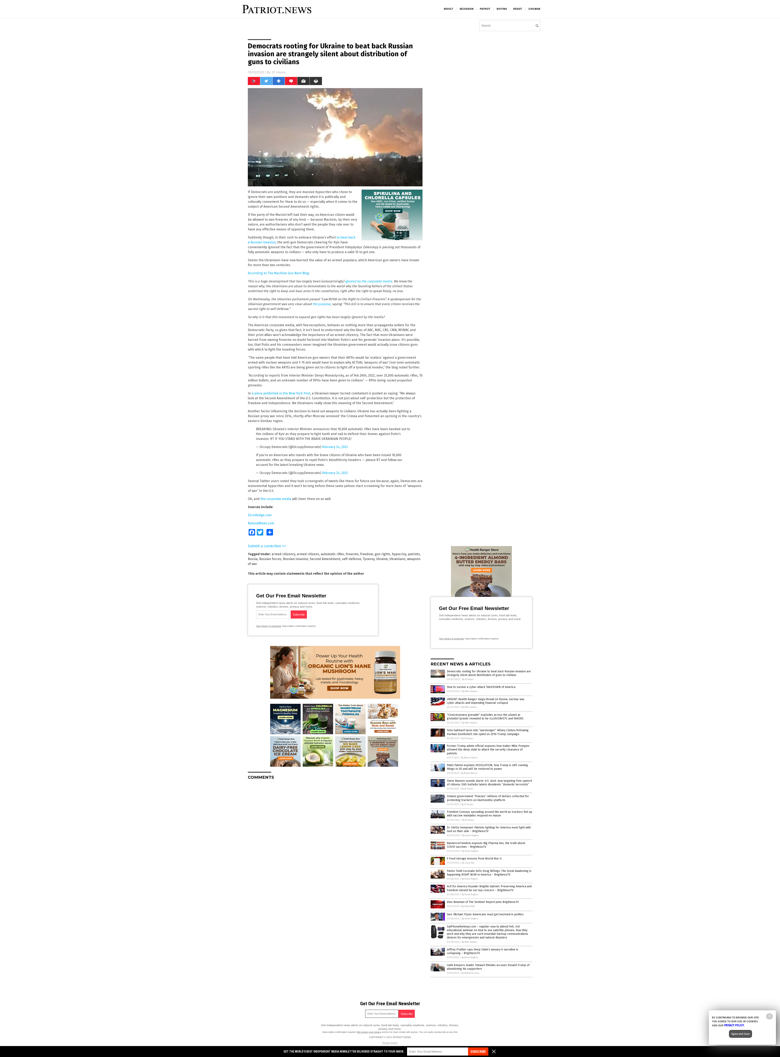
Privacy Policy (390, 1043)
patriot (485, 9)
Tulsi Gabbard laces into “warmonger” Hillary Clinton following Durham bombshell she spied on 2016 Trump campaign (488, 732)
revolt (448, 9)
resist (517, 9)
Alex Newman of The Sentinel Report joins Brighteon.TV (483, 902)
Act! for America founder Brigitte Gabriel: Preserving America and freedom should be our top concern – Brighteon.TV (489, 888)
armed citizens (308, 554)
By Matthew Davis (470, 973)
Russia (253, 559)
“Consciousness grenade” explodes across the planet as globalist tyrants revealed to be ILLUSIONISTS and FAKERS (485, 716)
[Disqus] (335, 833)
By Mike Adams (469, 691)
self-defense (351, 559)
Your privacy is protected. (268, 626)
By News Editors (469, 757)
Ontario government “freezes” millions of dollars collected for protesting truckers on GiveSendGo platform (488, 798)
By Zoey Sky (468, 863)
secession (466, 9)
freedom (366, 554)
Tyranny (369, 559)
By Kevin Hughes (470, 835)
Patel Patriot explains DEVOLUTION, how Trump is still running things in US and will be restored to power (487, 767)
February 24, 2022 (335, 447)
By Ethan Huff (468, 906)
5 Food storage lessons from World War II (474, 858)
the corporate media (275, 499)
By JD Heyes (468, 679)
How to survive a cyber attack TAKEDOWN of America (481, 687)
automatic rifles (332, 554)
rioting (502, 9)
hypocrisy (399, 554)
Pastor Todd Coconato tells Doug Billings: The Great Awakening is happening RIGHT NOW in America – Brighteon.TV (489, 872)
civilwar (534, 9)
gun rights (382, 554)
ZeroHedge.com (260, 515)
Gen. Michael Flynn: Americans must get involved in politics (485, 914)
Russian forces (270, 559)
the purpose (321, 304)
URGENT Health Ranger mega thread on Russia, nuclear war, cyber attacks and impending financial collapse (486, 701)
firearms (352, 554)
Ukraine (382, 559)
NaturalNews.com (261, 523)
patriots (414, 554)
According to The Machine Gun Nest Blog (278, 273)
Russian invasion (295, 559)
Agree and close (740, 1033)
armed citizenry (283, 554)
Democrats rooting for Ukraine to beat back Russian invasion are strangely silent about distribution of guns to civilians (489, 673)
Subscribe (478, 1052)
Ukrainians (397, 559)
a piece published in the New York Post (281, 393)
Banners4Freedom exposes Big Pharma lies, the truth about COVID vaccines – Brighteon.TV (486, 845)
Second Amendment (325, 559)
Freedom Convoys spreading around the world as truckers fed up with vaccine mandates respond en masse (489, 813)
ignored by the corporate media (368, 281)
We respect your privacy (369, 1032)
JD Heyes (278, 72)
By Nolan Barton (469, 773)
